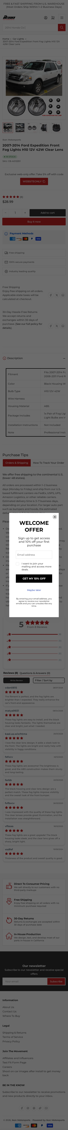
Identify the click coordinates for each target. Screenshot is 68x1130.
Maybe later (34, 590)
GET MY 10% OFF (34, 578)
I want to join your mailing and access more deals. (36, 566)
